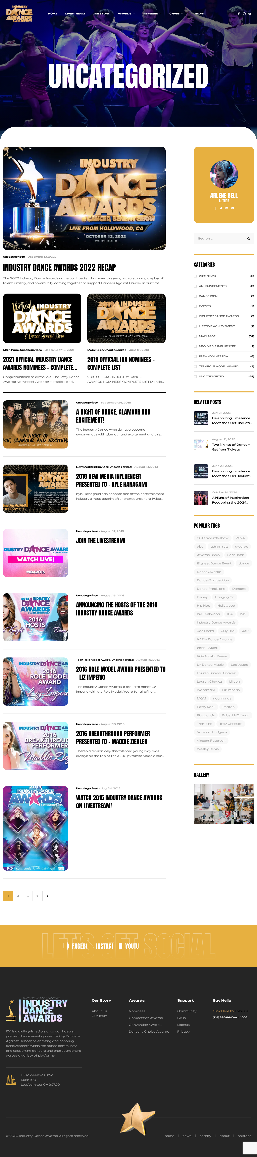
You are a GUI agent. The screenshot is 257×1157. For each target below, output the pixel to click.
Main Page (11, 349)
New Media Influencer (92, 466)
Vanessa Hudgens (212, 732)
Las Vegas (239, 664)
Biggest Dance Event (214, 563)
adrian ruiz (219, 546)
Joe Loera (205, 631)
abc (200, 546)
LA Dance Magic (210, 664)
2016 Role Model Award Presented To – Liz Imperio (121, 673)
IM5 (243, 614)
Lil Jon (234, 681)
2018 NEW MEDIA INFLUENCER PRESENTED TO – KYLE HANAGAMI (111, 480)
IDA (230, 614)
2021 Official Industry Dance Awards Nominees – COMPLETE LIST (38, 363)
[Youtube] (249, 13)
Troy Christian (230, 723)
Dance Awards (209, 571)
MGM (201, 698)
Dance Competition (213, 580)
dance (244, 563)
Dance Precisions (211, 588)
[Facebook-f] (238, 13)
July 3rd (228, 631)
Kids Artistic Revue (212, 656)
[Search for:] (224, 238)
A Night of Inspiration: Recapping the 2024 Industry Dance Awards (232, 502)
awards (241, 546)
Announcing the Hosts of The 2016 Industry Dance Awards (116, 609)
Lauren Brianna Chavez (216, 673)
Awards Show (208, 555)
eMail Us (241, 1011)
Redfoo (228, 707)
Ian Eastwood (208, 614)
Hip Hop (203, 605)
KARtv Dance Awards (214, 639)
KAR (245, 631)
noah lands (222, 698)
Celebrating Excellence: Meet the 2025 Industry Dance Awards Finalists (232, 475)
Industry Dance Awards (216, 622)
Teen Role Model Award (93, 659)
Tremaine (204, 723)
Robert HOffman (235, 715)
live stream (206, 690)
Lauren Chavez (209, 681)
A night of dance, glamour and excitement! (113, 416)
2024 (240, 538)
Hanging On (224, 597)
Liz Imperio (231, 690)
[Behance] (226, 208)
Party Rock (206, 707)
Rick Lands (206, 715)
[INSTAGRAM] (103, 946)
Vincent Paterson (211, 740)
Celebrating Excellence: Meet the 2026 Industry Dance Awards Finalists (232, 422)
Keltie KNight (207, 647)
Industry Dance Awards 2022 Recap (59, 267)
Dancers (239, 588)
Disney (202, 597)
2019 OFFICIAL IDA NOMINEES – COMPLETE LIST (121, 363)
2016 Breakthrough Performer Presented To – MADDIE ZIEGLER (113, 738)
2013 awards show (212, 538)
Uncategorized (14, 256)
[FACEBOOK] (76, 946)
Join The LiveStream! (100, 541)
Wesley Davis (208, 749)
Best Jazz (235, 555)
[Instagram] (244, 13)
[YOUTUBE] (128, 946)
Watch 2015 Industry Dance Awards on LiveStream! (119, 802)
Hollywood (226, 605)
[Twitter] (221, 208)
